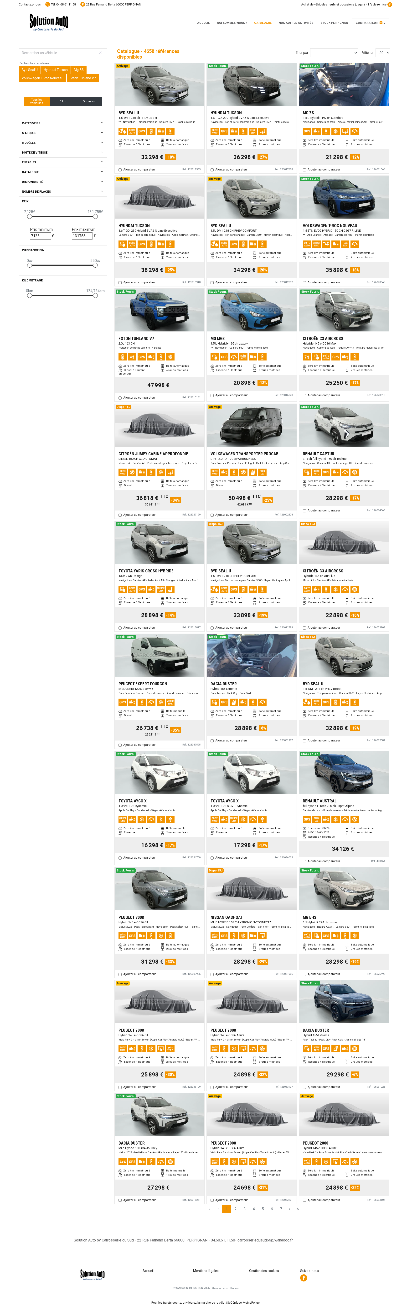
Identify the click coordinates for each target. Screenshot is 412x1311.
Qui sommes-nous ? (232, 23)
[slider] (29, 216)
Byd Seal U (30, 70)
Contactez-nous (30, 4)
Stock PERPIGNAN (334, 23)
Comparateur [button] (369, 23)
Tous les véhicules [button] (36, 101)
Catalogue (263, 23)
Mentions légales (206, 1271)
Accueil (203, 23)
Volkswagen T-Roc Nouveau (42, 78)
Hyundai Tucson (56, 70)
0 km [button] (63, 101)
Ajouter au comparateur (139, 169)
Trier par (302, 53)
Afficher (368, 53)
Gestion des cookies (264, 1271)
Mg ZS (79, 70)
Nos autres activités (296, 23)
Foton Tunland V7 (83, 78)
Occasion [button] (89, 101)
